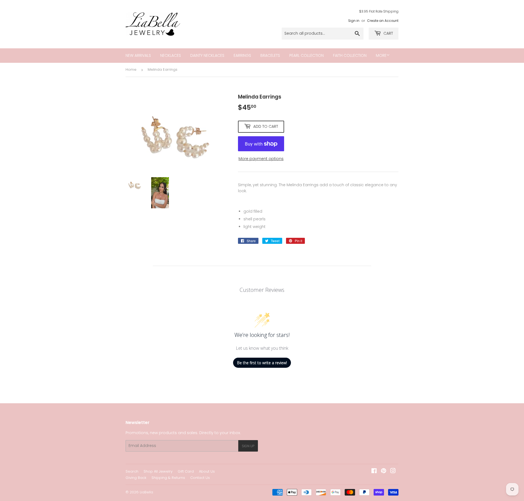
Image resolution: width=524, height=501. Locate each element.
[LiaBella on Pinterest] (383, 471)
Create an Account (382, 21)
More (381, 55)
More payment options (261, 158)
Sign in (353, 21)
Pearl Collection (306, 55)
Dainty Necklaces (207, 55)
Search (132, 471)
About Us (207, 471)
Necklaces (170, 55)
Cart (387, 33)
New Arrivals (138, 55)
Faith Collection (350, 55)
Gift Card (186, 471)
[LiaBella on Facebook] (374, 471)
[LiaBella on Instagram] (393, 471)
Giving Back (136, 477)
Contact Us (200, 477)
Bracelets (270, 55)
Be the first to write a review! (262, 362)
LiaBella (146, 492)
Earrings (242, 55)
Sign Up (248, 446)
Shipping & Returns (168, 477)
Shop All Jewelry (158, 471)
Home (131, 69)
